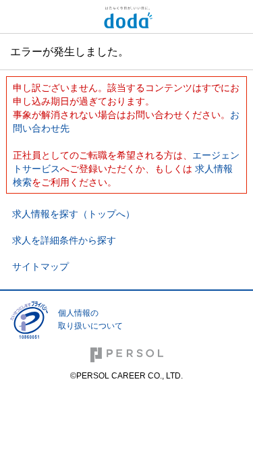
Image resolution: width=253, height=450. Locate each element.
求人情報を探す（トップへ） (73, 213)
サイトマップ (40, 266)
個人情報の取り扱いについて (90, 319)
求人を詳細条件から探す (64, 240)
